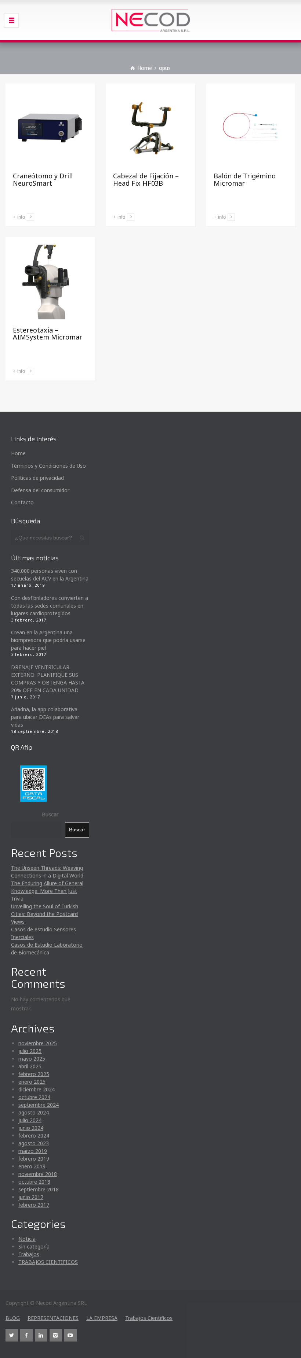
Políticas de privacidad (37, 477)
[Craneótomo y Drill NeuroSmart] (50, 128)
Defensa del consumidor (40, 490)
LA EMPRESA (101, 1317)
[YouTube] (70, 1335)
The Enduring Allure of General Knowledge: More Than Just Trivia (47, 891)
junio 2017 (30, 1197)
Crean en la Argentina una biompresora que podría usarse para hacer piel (48, 640)
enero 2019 (32, 1166)
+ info (19, 217)
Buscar (50, 814)
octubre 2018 (34, 1181)
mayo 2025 (31, 1058)
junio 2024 (30, 1127)
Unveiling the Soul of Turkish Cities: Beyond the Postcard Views (44, 914)
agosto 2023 (33, 1143)
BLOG (13, 1317)
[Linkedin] (41, 1335)
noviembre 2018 (37, 1173)
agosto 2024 (33, 1112)
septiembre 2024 (38, 1104)
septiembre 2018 (38, 1189)
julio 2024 (29, 1120)
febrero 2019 (33, 1158)
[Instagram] (56, 1335)
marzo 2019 (32, 1150)
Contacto (22, 502)
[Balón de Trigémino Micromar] (251, 128)
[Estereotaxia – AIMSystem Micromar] (50, 282)
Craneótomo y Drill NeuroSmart (43, 179)
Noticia (27, 1238)
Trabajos (28, 1254)
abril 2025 (29, 1066)
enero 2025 (32, 1081)
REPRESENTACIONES (53, 1317)
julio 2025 (29, 1050)
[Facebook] (26, 1335)
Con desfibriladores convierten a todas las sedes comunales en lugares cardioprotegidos (49, 605)
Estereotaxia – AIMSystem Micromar (47, 334)
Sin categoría (34, 1246)
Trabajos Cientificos (149, 1317)
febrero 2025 (33, 1074)
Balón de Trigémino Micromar (245, 179)
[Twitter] (12, 1335)
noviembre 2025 (37, 1043)
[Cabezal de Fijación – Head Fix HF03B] (150, 128)
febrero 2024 (33, 1135)
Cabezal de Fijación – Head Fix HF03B (146, 179)
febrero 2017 (33, 1204)
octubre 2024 (34, 1097)
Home (18, 453)
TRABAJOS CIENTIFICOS (48, 1261)
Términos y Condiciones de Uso (48, 465)
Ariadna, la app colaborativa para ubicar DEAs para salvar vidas (45, 717)
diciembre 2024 (36, 1089)
